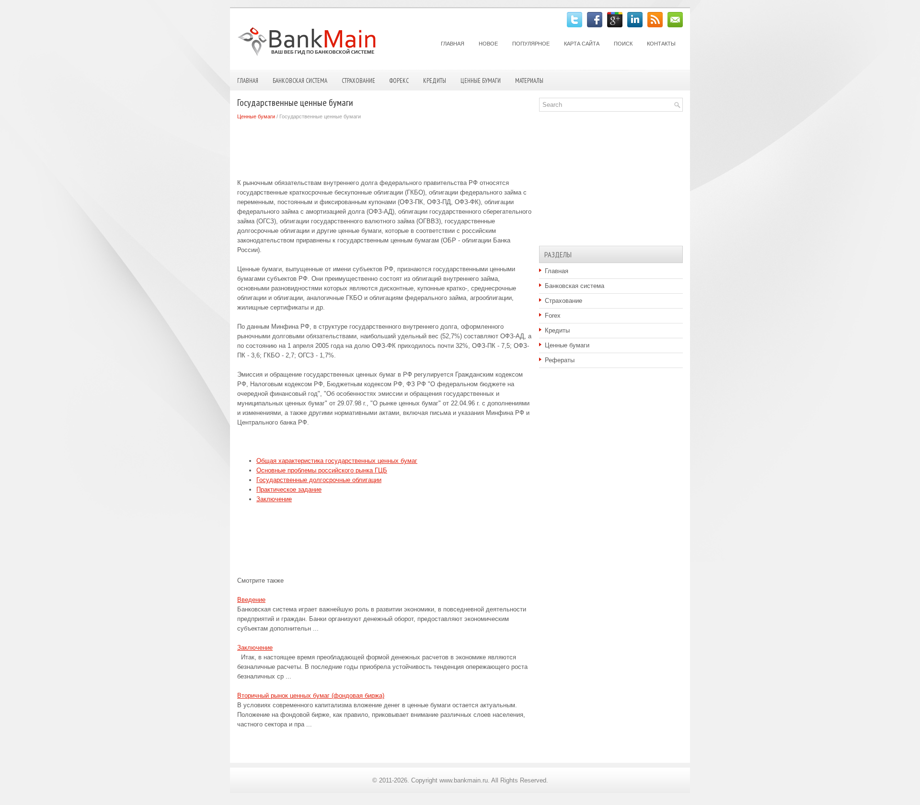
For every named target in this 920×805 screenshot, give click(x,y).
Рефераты (560, 360)
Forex (553, 315)
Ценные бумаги (480, 81)
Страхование (358, 81)
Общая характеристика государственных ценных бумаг (336, 460)
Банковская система (300, 81)
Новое (488, 43)
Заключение (274, 499)
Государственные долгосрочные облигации (318, 479)
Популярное (531, 43)
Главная (452, 43)
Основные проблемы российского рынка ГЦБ (321, 470)
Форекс (399, 81)
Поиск (623, 43)
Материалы (529, 81)
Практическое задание (289, 489)
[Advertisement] (411, 147)
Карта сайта (581, 43)
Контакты (661, 43)
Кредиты (434, 81)
